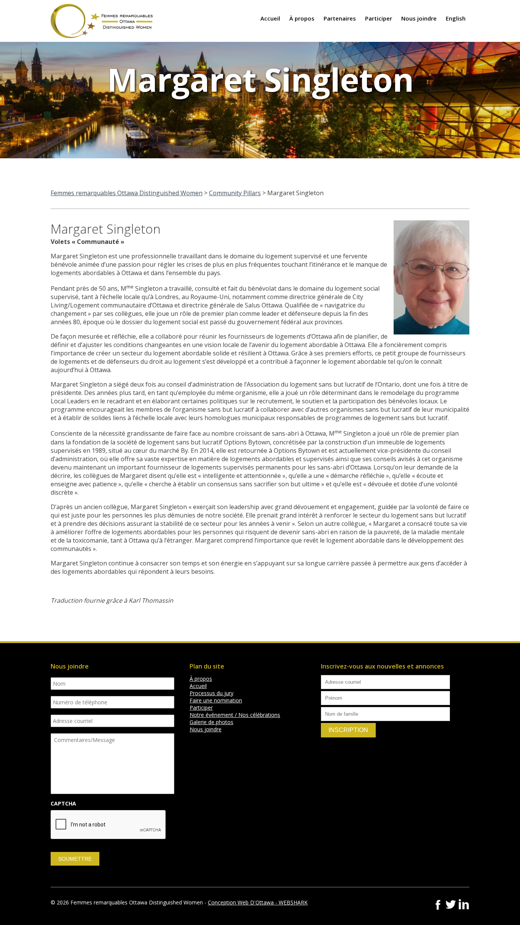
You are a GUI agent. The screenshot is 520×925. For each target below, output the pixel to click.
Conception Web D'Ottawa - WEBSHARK (258, 902)
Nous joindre (419, 18)
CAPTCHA (63, 803)
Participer (378, 18)
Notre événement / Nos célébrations (235, 714)
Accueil (270, 18)
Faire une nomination (216, 700)
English (456, 18)
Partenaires (340, 18)
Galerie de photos (211, 722)
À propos (301, 18)
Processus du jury (211, 693)
